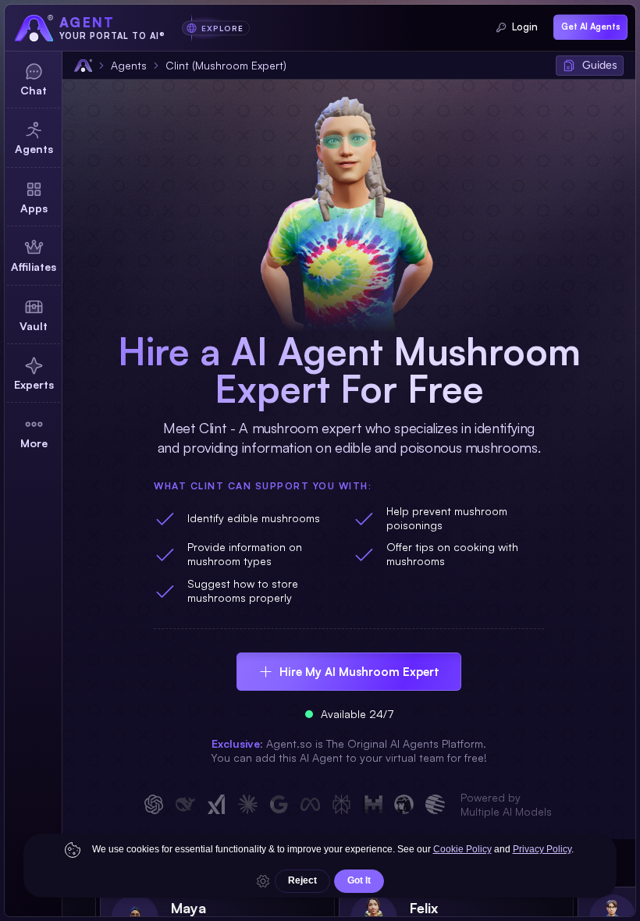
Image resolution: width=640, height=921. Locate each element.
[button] (590, 65)
